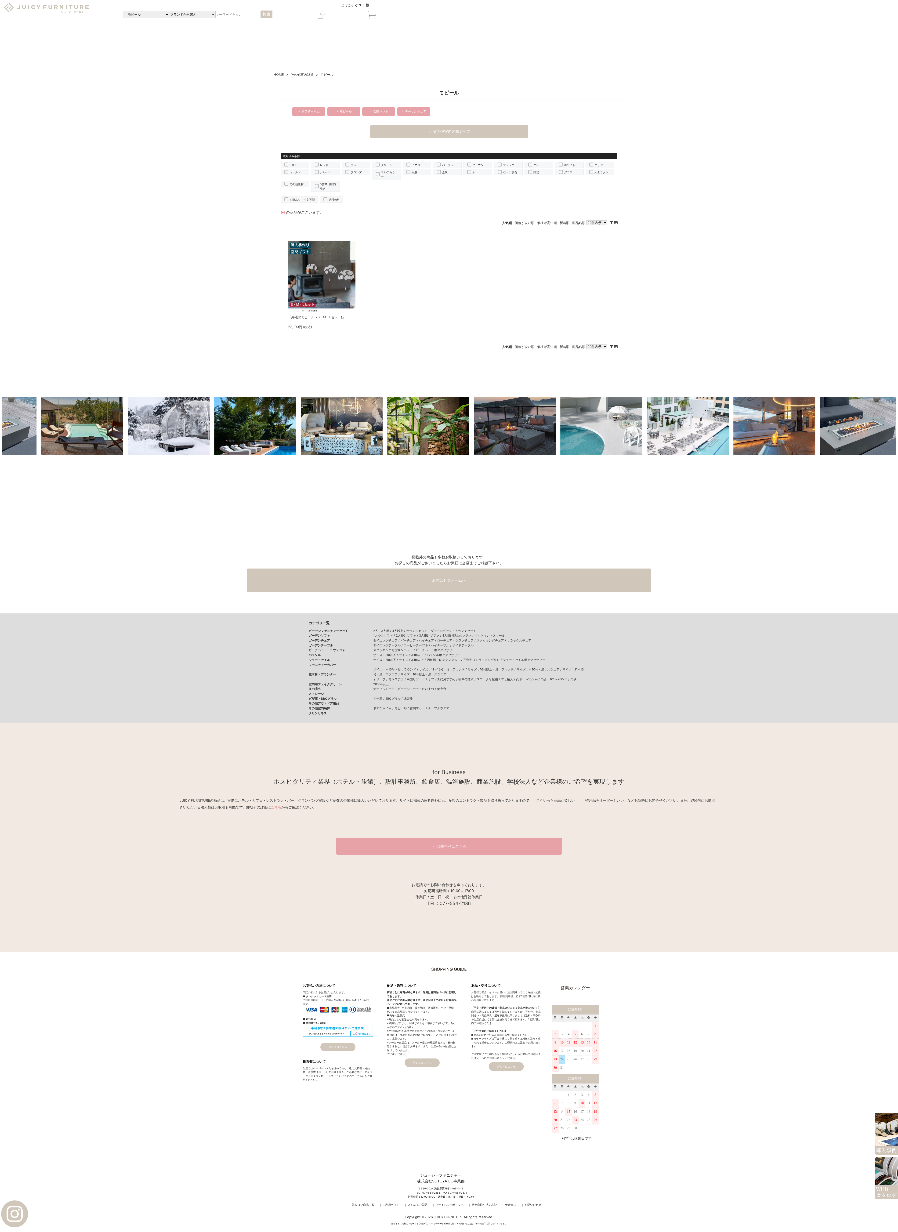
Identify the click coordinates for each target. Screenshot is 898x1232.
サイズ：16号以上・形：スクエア (423, 674)
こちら (276, 807)
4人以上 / (399, 631)
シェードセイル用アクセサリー (524, 660)
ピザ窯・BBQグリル (323, 698)
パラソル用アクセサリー (443, 655)
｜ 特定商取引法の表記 (482, 1205)
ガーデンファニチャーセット (328, 631)
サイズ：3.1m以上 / (413, 655)
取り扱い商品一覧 (363, 1205)
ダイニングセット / (444, 631)
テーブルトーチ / (385, 689)
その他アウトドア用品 (324, 703)
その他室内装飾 (319, 708)
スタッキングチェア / (492, 640)
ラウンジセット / (418, 631)
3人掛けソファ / (430, 635)
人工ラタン (601, 172)
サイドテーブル (463, 645)
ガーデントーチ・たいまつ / (417, 689)
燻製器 (408, 698)
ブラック (508, 165)
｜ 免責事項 (509, 1205)
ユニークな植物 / (489, 679)
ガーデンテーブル (321, 645)
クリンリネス (318, 713)
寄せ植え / (508, 679)
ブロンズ (356, 172)
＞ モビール (344, 111)
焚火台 (441, 689)
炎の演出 (315, 689)
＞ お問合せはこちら (449, 846)
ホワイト (569, 165)
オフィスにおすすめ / (443, 679)
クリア (598, 165)
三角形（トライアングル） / (483, 660)
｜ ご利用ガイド (389, 1205)
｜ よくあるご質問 (415, 1205)
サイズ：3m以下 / (386, 655)
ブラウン (478, 165)
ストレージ (316, 694)
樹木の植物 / (467, 679)
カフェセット (467, 631)
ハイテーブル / (441, 645)
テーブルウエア (438, 708)
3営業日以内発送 (328, 186)
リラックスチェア (519, 640)
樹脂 (414, 172)
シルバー (325, 172)
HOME (279, 74)
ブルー (355, 165)
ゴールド (295, 172)
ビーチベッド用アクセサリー (435, 650)
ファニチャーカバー (322, 665)
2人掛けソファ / (407, 635)
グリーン (386, 165)
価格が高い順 (547, 223)
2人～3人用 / (382, 631)
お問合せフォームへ (449, 580)
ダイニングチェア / (387, 640)
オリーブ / (380, 679)
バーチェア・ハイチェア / (419, 640)
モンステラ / (397, 679)
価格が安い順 (524, 223)
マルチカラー (388, 174)
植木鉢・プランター (322, 674)
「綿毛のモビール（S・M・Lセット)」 (316, 317)
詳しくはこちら (338, 1047)
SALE (293, 165)
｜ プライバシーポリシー (447, 1205)
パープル (447, 165)
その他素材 (297, 184)
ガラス (568, 172)
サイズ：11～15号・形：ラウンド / (443, 669)
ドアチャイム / (384, 708)
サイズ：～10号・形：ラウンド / (396, 669)
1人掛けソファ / (384, 635)
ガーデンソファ (319, 635)
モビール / (402, 708)
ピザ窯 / (379, 698)
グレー (537, 165)
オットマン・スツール (489, 635)
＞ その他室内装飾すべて (449, 131)
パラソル (315, 655)
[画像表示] (612, 223)
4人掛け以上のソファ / (458, 635)
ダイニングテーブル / (388, 645)
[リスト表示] (615, 223)
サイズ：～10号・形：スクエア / (539, 669)
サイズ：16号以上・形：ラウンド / (492, 669)
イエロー (417, 165)
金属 (445, 172)
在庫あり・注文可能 (302, 199)
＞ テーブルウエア (413, 111)
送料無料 (334, 199)
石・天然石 (510, 172)
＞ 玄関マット (378, 111)
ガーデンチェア (319, 640)
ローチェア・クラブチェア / (457, 640)
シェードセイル (319, 660)
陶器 (536, 172)
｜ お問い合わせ (531, 1205)
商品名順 (578, 223)
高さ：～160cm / (528, 679)
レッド (324, 165)
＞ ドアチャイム (308, 111)
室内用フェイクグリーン (325, 684)
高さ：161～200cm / (555, 679)
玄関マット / (419, 708)
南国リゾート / (417, 679)
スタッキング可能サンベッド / (394, 650)
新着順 (564, 223)
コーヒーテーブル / (417, 645)
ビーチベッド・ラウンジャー (328, 650)
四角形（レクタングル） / (445, 660)
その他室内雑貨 (302, 74)
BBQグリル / (394, 698)
